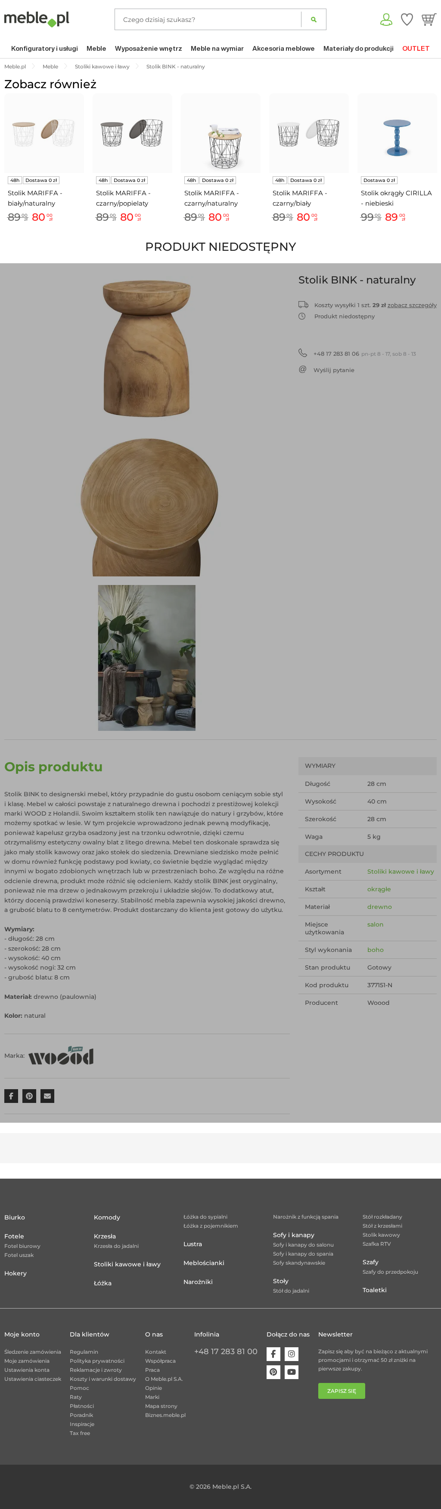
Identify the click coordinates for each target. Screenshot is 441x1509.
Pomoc (79, 1388)
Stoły (281, 1281)
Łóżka (103, 1283)
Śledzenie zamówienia (32, 1352)
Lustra (192, 1244)
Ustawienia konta (27, 1370)
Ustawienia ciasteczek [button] (32, 1379)
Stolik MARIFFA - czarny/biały (300, 198)
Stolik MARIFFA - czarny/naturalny (211, 198)
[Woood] (60, 1055)
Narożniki (198, 1282)
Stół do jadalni (291, 1290)
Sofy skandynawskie (299, 1263)
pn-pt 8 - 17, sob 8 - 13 (365, 353)
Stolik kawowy (381, 1235)
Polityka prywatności (97, 1361)
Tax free (80, 1433)
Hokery (15, 1273)
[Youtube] (291, 1372)
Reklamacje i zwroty (96, 1370)
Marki (152, 1397)
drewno (379, 907)
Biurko (14, 1217)
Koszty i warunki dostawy (103, 1379)
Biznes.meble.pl (165, 1415)
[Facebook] (273, 1354)
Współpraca (160, 1361)
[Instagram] (291, 1354)
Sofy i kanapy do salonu (303, 1244)
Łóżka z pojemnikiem (210, 1226)
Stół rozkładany (382, 1216)
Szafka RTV (377, 1244)
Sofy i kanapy (293, 1235)
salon (375, 924)
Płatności (82, 1406)
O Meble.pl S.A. (164, 1379)
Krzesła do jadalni (116, 1246)
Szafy (371, 1262)
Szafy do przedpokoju (390, 1272)
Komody (107, 1217)
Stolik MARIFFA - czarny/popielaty (123, 198)
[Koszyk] (429, 19)
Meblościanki (203, 1263)
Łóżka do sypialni (205, 1216)
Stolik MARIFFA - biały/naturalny (35, 198)
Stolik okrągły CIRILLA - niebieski (396, 198)
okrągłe (379, 889)
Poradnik (81, 1415)
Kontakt (155, 1352)
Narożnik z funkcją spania (306, 1216)
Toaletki (375, 1290)
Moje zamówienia (27, 1361)
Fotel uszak (19, 1255)
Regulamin (84, 1352)
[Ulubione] (407, 19)
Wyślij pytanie (334, 369)
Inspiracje (82, 1424)
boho (375, 950)
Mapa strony (161, 1406)
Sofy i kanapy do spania (303, 1253)
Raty (76, 1397)
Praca (152, 1370)
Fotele (14, 1236)
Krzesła (105, 1236)
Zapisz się (341, 1391)
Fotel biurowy (22, 1246)
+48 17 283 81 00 (226, 1351)
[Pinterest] (273, 1372)
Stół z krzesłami (382, 1226)
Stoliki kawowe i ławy (400, 871)
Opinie (153, 1388)
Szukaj (313, 19)
